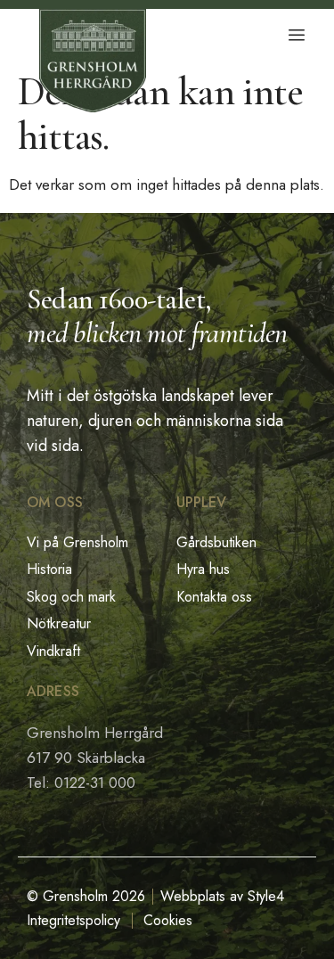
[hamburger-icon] (296, 36)
